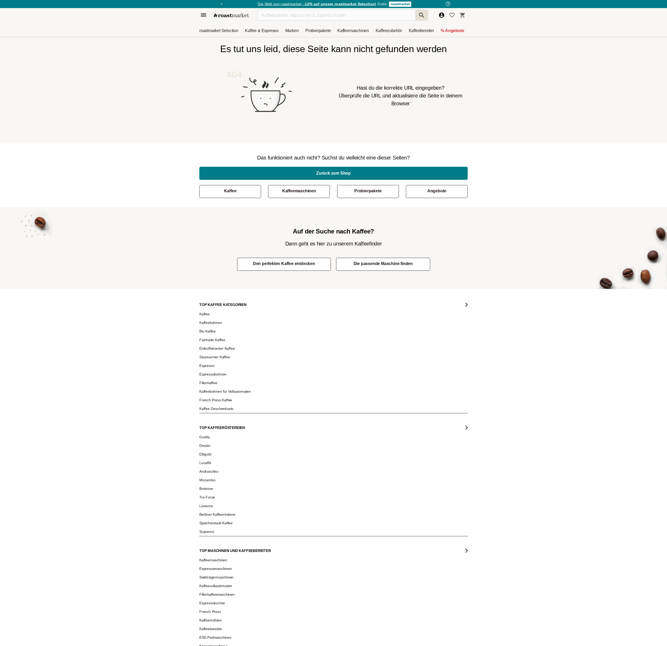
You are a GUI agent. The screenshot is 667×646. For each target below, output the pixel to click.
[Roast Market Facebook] (321, 527)
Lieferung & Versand (284, 420)
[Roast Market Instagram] (274, 527)
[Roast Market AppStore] (374, 527)
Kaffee (230, 191)
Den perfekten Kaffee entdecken (284, 263)
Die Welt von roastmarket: (317, 4)
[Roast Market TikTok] (289, 527)
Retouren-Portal (281, 436)
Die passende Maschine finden (383, 263)
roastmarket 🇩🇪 (213, 467)
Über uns (209, 428)
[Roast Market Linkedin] (337, 527)
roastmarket (400, 4)
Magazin (209, 404)
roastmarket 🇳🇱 (213, 482)
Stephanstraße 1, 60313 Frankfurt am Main (299, 469)
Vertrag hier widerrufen (360, 481)
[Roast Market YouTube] (305, 527)
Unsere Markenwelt (216, 459)
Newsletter (210, 412)
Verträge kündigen (283, 428)
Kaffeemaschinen (299, 191)
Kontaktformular (348, 433)
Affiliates (209, 451)
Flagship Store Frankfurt (286, 461)
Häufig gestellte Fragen (286, 412)
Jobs (206, 420)
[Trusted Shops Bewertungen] (431, 471)
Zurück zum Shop (333, 173)
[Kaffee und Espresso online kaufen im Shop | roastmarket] (231, 15)
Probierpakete (367, 191)
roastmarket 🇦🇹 (213, 475)
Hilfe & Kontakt (280, 404)
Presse (208, 436)
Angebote (436, 191)
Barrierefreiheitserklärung (220, 443)
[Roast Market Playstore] (390, 527)
